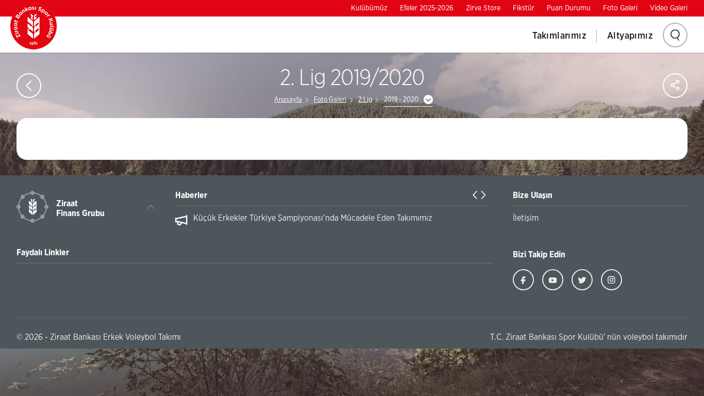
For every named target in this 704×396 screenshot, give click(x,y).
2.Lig (365, 99)
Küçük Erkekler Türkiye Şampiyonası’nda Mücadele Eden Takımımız (312, 218)
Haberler (191, 195)
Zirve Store (483, 8)
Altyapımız (630, 36)
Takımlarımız (559, 36)
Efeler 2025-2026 (427, 8)
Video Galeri (669, 8)
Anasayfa (288, 99)
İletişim (526, 218)
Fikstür (523, 8)
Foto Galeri (620, 8)
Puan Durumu (569, 8)
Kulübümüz (369, 8)
